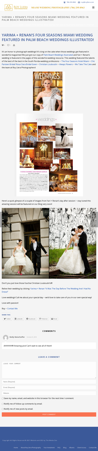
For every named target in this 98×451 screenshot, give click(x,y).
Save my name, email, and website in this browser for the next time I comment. (39, 398)
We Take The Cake (83, 64)
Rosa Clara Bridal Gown (26, 64)
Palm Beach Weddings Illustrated (58, 55)
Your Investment (49, 448)
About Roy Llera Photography (31, 448)
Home (14, 25)
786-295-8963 (71, 2)
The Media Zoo (51, 440)
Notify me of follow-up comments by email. (23, 403)
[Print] (15, 45)
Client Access (81, 448)
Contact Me (12, 308)
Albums (71, 448)
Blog (64, 448)
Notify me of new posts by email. (18, 409)
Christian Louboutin (48, 64)
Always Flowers (66, 64)
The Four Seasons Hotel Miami (75, 61)
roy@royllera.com (87, 2)
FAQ (58, 448)
